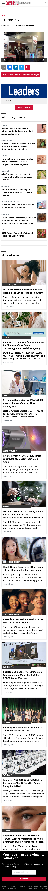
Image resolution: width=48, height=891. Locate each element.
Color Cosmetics (10, 451)
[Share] (9, 67)
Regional (7, 831)
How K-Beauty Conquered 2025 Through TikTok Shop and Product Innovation (23, 568)
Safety (6, 507)
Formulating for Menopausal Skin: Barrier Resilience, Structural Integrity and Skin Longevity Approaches (17, 162)
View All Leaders (24, 107)
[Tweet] (21, 67)
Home (4, 15)
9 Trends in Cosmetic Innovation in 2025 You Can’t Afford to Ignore (23, 621)
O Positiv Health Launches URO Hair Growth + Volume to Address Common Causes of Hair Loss (18, 147)
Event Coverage (9, 667)
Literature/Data (10, 285)
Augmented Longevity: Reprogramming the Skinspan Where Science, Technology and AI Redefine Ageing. (23, 345)
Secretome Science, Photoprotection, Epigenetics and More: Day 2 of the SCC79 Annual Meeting (22, 675)
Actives (4, 125)
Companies (5, 214)
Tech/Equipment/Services (10, 201)
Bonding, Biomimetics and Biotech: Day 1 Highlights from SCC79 (23, 729)
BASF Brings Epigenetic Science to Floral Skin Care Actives (17, 234)
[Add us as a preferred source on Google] (27, 67)
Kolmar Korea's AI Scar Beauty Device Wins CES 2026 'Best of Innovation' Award (22, 458)
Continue (24, 879)
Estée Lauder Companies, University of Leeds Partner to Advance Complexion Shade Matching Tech (18, 220)
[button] (4, 60)
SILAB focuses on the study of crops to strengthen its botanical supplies (16, 177)
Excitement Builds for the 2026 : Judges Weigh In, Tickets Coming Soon (23, 403)
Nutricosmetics (6, 140)
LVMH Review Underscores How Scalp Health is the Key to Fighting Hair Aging (23, 291)
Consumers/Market (11, 562)
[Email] (3, 67)
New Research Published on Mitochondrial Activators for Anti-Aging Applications (17, 131)
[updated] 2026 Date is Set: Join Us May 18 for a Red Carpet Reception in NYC (22, 783)
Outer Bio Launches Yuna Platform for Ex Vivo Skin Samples (17, 206)
